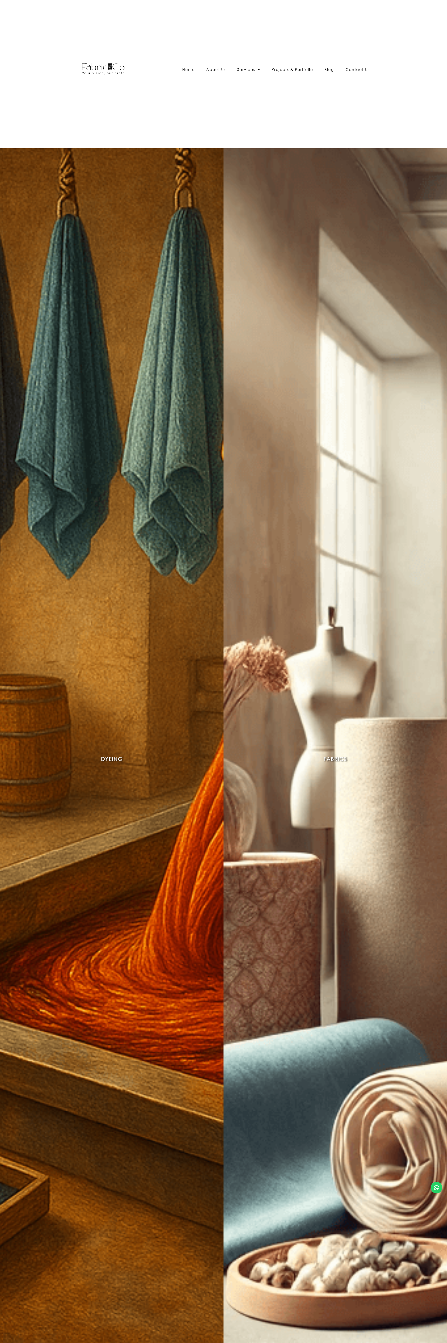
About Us (216, 69)
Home (188, 69)
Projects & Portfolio (292, 69)
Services (246, 69)
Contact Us (357, 69)
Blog (329, 69)
